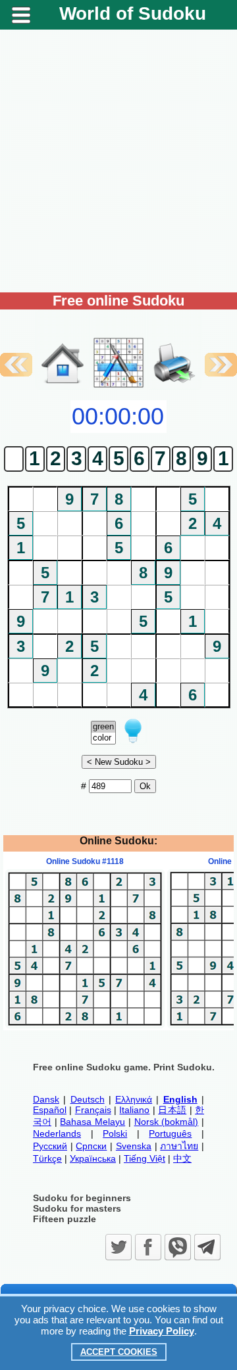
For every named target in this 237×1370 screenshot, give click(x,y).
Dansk (46, 1099)
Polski (115, 1133)
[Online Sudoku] (63, 386)
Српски (91, 1146)
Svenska (133, 1146)
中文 (182, 1158)
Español (49, 1110)
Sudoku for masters (77, 1208)
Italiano (134, 1110)
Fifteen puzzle (64, 1219)
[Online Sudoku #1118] (85, 1025)
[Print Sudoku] (174, 349)
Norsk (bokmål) (166, 1121)
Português (170, 1133)
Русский (50, 1146)
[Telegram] (207, 1247)
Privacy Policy (161, 1330)
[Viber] (178, 1247)
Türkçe (47, 1158)
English (180, 1099)
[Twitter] (118, 1247)
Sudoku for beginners (82, 1198)
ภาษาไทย (179, 1146)
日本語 (172, 1110)
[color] (103, 738)
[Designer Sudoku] (118, 386)
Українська (93, 1158)
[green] (103, 727)
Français (93, 1110)
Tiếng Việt (144, 1158)
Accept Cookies (118, 1352)
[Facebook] (148, 1247)
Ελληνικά (133, 1099)
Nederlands (57, 1133)
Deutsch (87, 1099)
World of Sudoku (132, 13)
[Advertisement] (118, 161)
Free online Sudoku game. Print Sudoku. (124, 1067)
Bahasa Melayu (92, 1121)
